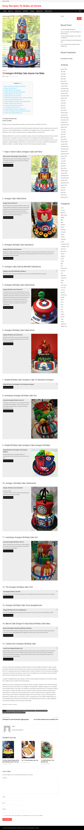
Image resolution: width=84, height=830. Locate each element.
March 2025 (63, 110)
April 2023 (63, 166)
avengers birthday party (8, 712)
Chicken (63, 237)
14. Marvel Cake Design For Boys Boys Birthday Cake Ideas (16, 111)
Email (4, 803)
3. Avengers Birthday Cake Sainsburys (12, 90)
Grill (62, 273)
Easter (62, 261)
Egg (62, 263)
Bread (62, 227)
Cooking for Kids (65, 244)
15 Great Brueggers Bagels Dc (68, 29)
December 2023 (64, 146)
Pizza (62, 304)
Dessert (63, 253)
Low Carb (63, 287)
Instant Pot (63, 278)
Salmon (62, 314)
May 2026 (63, 76)
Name (4, 796)
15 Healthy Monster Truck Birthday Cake (47, 761)
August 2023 (64, 156)
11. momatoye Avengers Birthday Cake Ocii (13, 105)
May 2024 (63, 134)
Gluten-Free (64, 268)
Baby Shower (64, 215)
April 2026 (63, 79)
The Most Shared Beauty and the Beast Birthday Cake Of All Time (10, 761)
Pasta (62, 302)
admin (7, 76)
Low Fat (63, 290)
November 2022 (65, 178)
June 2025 (63, 103)
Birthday (4, 70)
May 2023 (63, 163)
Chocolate (63, 239)
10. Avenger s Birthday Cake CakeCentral (12, 103)
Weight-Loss (64, 326)
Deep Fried (63, 251)
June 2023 (63, 161)
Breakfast (63, 229)
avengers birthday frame (41, 710)
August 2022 (64, 185)
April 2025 (63, 108)
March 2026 (63, 81)
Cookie (62, 241)
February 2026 (64, 83)
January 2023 (64, 173)
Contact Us (18, 11)
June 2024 (63, 132)
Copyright (25, 11)
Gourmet (63, 270)
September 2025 (65, 95)
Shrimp (62, 316)
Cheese (62, 234)
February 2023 (64, 170)
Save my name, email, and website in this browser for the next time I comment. (23, 815)
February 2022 (64, 197)
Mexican (63, 292)
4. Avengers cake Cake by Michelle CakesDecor (14, 92)
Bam (38, 828)
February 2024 (64, 141)
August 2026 (64, 69)
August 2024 (64, 127)
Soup (62, 319)
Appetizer (63, 212)
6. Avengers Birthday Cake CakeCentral (12, 95)
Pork (62, 307)
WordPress (32, 828)
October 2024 (64, 122)
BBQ (62, 220)
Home (4, 11)
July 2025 (63, 100)
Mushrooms (64, 295)
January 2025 (64, 115)
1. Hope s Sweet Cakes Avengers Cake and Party (14, 86)
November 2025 (65, 91)
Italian (62, 280)
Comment (5, 777)
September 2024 (65, 124)
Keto (62, 283)
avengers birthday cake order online (15, 710)
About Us (10, 11)
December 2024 (64, 117)
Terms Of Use (39, 11)
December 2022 (64, 175)
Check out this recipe (8, 165)
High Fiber (63, 275)
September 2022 (65, 183)
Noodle (62, 297)
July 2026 (63, 71)
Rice (62, 309)
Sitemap (32, 11)
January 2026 (64, 86)
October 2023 (64, 151)
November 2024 (65, 120)
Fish (62, 266)
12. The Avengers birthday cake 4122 (11, 107)
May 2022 (63, 190)
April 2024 (63, 137)
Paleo (62, 299)
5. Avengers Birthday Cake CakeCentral (12, 94)
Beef (62, 222)
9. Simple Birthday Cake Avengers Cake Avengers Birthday (16, 101)
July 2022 (63, 187)
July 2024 (63, 129)
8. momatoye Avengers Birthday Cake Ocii (13, 99)
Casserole (63, 232)
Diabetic (63, 256)
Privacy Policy (48, 11)
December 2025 (64, 88)
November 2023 (65, 149)
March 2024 (63, 139)
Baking (62, 217)
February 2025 (64, 112)
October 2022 (64, 180)
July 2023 (63, 158)
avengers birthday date (30, 710)
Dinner (62, 258)
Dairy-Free (63, 249)
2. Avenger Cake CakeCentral (10, 88)
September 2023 (65, 153)
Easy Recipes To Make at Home (21, 6)
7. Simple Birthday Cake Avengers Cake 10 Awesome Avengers (17, 97)
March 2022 (63, 195)
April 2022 (63, 192)
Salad (62, 312)
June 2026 (63, 74)
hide (20, 83)
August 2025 (64, 98)
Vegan (62, 321)
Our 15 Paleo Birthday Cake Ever (30, 760)
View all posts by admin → (18, 730)
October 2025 (64, 93)
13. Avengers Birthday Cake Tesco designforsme (14, 109)
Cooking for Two (65, 246)
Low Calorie (64, 285)
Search (62, 16)
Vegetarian (63, 324)
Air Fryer (63, 210)
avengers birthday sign (20, 712)
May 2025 (63, 105)
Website (4, 809)
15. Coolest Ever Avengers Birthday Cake (12, 113)
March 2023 (63, 168)
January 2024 (64, 144)
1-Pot (62, 208)
